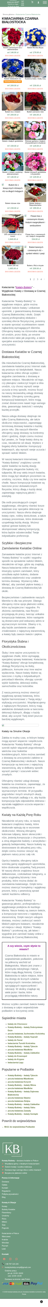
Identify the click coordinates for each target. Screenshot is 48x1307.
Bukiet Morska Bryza (35, 48)
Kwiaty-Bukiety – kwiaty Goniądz (23, 1114)
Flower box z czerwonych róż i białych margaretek (35, 235)
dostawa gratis (12, 56)
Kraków (5, 1239)
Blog (3, 1197)
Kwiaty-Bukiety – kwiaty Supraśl (23, 1037)
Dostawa (5, 1182)
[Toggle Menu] (45, 2)
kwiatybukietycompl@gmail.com (18, 1267)
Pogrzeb (5, 1228)
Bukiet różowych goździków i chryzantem (35, 173)
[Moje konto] (38, 2)
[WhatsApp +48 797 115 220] (16, 1259)
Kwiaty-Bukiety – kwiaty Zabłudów (24, 1053)
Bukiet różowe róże (12, 203)
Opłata (4, 1185)
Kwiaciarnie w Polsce (10, 1233)
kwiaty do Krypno (16, 1059)
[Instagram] (10, 1259)
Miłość (4, 1222)
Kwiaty (4, 1206)
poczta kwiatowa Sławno (19, 1098)
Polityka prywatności (10, 1194)
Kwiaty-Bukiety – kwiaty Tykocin (23, 1046)
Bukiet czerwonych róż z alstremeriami (12, 48)
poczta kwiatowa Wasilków (20, 1050)
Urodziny (5, 1216)
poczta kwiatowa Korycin (19, 1082)
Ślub (3, 1225)
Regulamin (6, 1191)
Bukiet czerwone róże (35, 112)
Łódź (4, 1249)
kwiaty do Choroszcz (17, 1024)
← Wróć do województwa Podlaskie (18, 1127)
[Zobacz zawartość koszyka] (32, 1)
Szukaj (24, 1303)
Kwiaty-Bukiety (24, 287)
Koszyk (37, 1300)
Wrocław (5, 1243)
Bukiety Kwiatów (8, 1209)
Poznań (5, 1246)
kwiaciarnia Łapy (15, 1063)
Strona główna (8, 14)
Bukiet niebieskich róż (12, 79)
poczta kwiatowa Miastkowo (21, 1079)
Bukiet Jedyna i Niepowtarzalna (35, 204)
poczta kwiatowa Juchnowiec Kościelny (26, 1034)
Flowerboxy (6, 1212)
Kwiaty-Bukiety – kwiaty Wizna (22, 1085)
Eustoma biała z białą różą (35, 79)
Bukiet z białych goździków (12, 141)
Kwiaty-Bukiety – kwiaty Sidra (21, 1107)
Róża (4, 1219)
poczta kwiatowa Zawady (19, 1111)
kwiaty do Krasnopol (17, 1056)
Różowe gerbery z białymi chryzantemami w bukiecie (35, 142)
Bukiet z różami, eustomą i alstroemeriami (12, 173)
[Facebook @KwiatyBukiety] (4, 1259)
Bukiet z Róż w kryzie (35, 265)
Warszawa (6, 1236)
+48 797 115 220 (11, 1264)
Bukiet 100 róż (12, 265)
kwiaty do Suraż (15, 1040)
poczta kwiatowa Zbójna (19, 1101)
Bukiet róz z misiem (12, 112)
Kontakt (5, 1188)
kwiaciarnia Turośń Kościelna (21, 1043)
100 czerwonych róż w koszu (12, 235)
